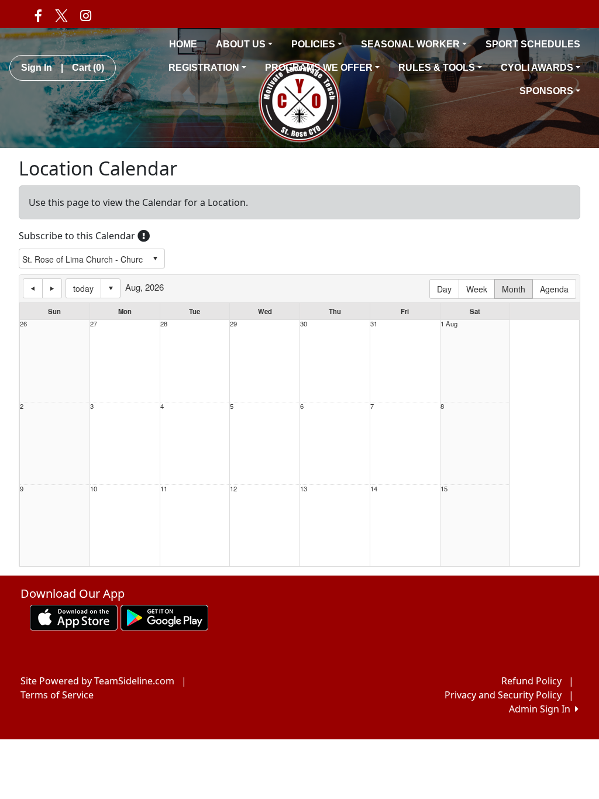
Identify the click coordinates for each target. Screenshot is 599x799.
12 (233, 488)
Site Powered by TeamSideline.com (97, 680)
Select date (111, 288)
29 (233, 324)
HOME (183, 44)
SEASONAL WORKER (410, 44)
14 (373, 488)
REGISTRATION (203, 68)
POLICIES (313, 44)
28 (163, 324)
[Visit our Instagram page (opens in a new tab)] (85, 15)
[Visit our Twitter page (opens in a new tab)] (60, 15)
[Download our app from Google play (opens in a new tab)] (164, 616)
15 (443, 488)
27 (93, 324)
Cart (88, 68)
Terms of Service (57, 694)
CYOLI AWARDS (537, 68)
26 (23, 324)
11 (163, 488)
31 (373, 324)
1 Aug (448, 324)
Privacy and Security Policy (503, 694)
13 (303, 488)
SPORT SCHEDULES (533, 44)
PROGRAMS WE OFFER (319, 68)
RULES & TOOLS (436, 68)
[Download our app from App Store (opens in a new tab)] (74, 616)
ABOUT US (241, 44)
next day (52, 288)
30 (303, 324)
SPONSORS (546, 91)
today (83, 288)
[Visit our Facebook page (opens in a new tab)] (38, 15)
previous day (33, 288)
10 (93, 488)
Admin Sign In (542, 708)
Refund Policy (531, 680)
